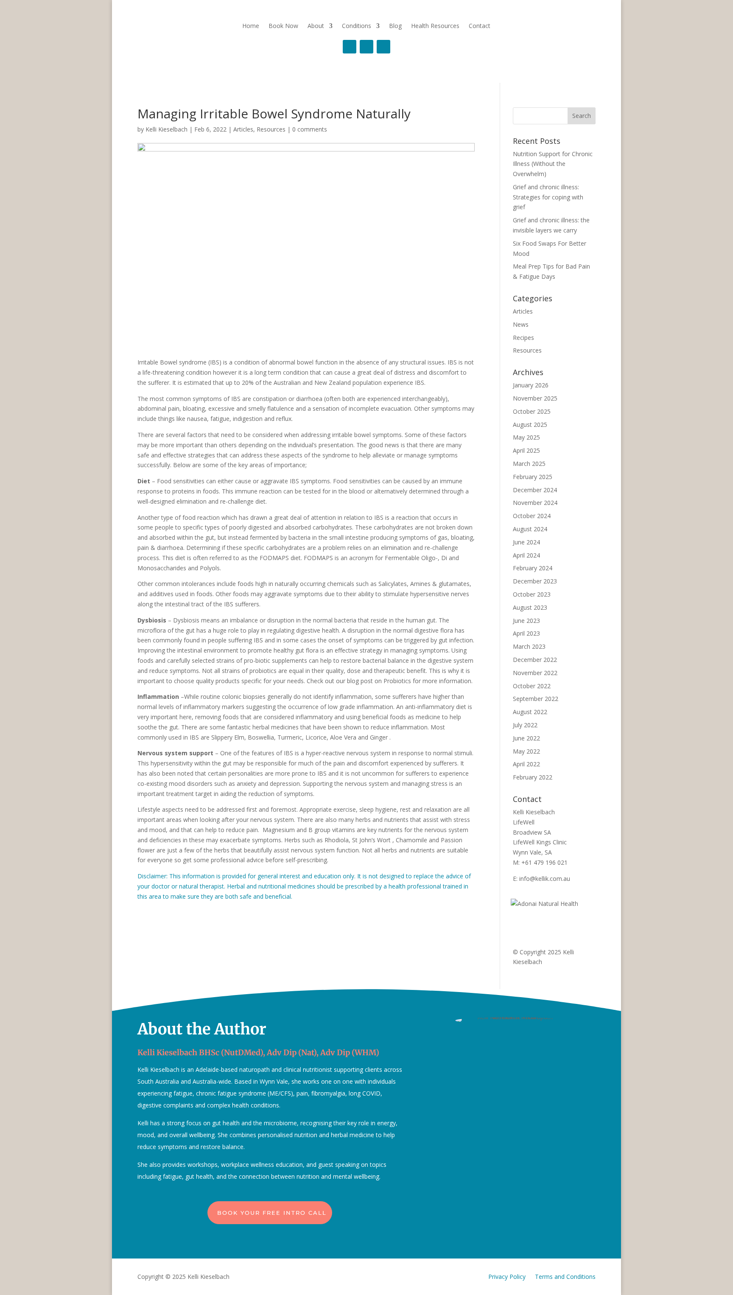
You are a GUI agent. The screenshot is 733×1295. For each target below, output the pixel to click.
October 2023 (532, 594)
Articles (243, 129)
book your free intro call (272, 1212)
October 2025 (532, 411)
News (521, 324)
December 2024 (535, 490)
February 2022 (532, 777)
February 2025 (532, 477)
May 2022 (526, 751)
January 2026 (530, 385)
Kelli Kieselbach (166, 129)
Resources (271, 129)
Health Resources (435, 26)
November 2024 (535, 503)
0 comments (309, 129)
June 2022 (526, 738)
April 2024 (526, 555)
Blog (395, 26)
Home (250, 26)
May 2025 (526, 437)
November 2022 (535, 673)
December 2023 (535, 581)
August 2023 (530, 607)
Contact (479, 26)
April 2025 (526, 450)
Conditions (356, 26)
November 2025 (535, 398)
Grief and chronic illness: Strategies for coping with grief (548, 197)
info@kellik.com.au (544, 879)
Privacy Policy (507, 1277)
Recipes (523, 338)
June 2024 (526, 542)
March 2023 (529, 646)
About (316, 26)
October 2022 (532, 686)
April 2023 (526, 633)
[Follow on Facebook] (349, 46)
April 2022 (526, 764)
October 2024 (532, 516)
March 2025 (529, 464)
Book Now (283, 26)
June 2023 (526, 621)
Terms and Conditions (565, 1277)
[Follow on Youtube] (383, 46)
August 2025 (530, 424)
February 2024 (532, 568)
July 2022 (525, 725)
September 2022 (535, 699)
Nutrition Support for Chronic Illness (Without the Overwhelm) (553, 164)
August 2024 (530, 529)
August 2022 (530, 712)
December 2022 (535, 660)
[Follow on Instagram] (366, 46)
